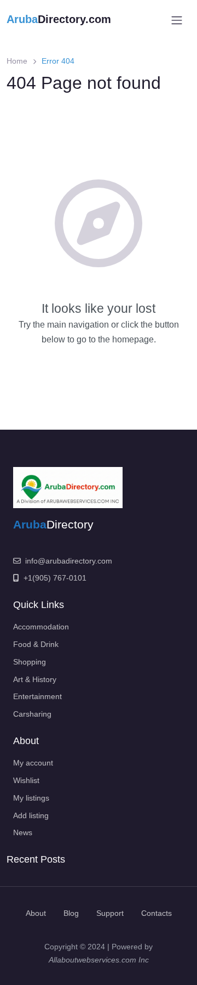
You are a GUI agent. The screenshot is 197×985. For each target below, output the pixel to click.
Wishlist (26, 780)
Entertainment (37, 696)
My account (33, 762)
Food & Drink (36, 644)
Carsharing (32, 714)
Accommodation (41, 626)
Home (17, 61)
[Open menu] (176, 20)
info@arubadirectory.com (68, 560)
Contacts (156, 913)
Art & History (34, 679)
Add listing (31, 815)
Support (110, 913)
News (22, 832)
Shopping (29, 661)
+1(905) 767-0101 (55, 577)
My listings (31, 797)
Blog (71, 913)
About (36, 913)
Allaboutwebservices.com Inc (99, 959)
